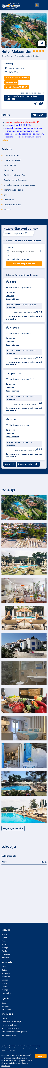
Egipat (4, 938)
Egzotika (6, 998)
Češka (4, 970)
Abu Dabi (5, 1006)
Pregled (5, 115)
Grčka (4, 934)
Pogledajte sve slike (13, 828)
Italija (4, 966)
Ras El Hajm (6, 1009)
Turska (4, 951)
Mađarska (6, 973)
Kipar (4, 941)
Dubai (4, 1003)
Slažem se (40, 1056)
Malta (4, 944)
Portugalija (6, 993)
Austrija (5, 980)
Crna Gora (6, 954)
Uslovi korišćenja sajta (11, 1028)
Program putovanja (28, 464)
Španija (5, 948)
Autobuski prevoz (9, 1035)
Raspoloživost (12, 437)
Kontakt (5, 1018)
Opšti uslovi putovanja (11, 1022)
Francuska (6, 976)
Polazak (9, 247)
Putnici (9, 255)
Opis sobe (10, 430)
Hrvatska (5, 958)
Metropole (7, 962)
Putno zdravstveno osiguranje (14, 1031)
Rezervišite (38, 115)
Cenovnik (10, 433)
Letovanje (7, 929)
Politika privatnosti (9, 1025)
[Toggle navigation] (43, 5)
